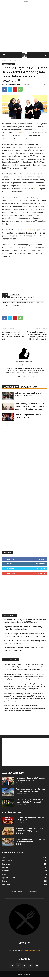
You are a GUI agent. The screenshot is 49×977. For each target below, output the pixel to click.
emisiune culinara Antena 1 (11, 300)
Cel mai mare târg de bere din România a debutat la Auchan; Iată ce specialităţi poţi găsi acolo (24, 698)
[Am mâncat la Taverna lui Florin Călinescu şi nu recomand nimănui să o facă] (8, 842)
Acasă (4, 61)
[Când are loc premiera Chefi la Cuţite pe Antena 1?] (8, 417)
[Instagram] (20, 376)
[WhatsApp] (20, 89)
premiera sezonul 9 (9, 302)
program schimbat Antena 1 (25, 302)
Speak (36, 188)
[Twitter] (10, 89)
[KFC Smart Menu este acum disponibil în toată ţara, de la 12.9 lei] (8, 820)
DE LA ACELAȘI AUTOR (29, 387)
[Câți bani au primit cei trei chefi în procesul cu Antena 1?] (8, 396)
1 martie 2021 (22, 133)
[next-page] (7, 425)
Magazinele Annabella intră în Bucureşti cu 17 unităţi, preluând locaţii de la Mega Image (23, 628)
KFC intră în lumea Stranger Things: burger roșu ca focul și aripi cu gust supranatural (25, 649)
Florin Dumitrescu (27, 300)
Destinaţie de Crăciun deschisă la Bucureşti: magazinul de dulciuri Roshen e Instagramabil (25, 642)
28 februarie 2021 (16, 297)
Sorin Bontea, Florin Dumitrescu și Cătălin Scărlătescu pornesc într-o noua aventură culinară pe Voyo (30, 406)
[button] (4, 55)
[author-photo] (24, 358)
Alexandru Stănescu (14, 84)
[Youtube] (37, 966)
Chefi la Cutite (28, 297)
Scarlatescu (40, 302)
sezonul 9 (6, 305)
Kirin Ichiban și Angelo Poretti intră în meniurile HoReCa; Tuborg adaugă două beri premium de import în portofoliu (24, 635)
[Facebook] (4, 89)
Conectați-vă (40, 564)
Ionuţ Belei (29, 230)
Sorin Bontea (15, 305)
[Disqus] (24, 461)
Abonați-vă (41, 573)
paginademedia (14, 294)
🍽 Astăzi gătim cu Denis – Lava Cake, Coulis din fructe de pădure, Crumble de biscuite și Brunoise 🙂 (36, 335)
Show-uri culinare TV (14, 61)
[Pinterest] (15, 89)
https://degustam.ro (25, 365)
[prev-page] (3, 425)
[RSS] (29, 376)
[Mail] (24, 376)
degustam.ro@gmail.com (30, 950)
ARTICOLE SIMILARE (11, 387)
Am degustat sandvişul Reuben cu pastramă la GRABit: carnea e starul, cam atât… (13, 335)
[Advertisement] (24, 26)
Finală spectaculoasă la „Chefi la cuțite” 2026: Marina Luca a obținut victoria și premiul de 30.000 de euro (25, 621)
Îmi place (42, 559)
